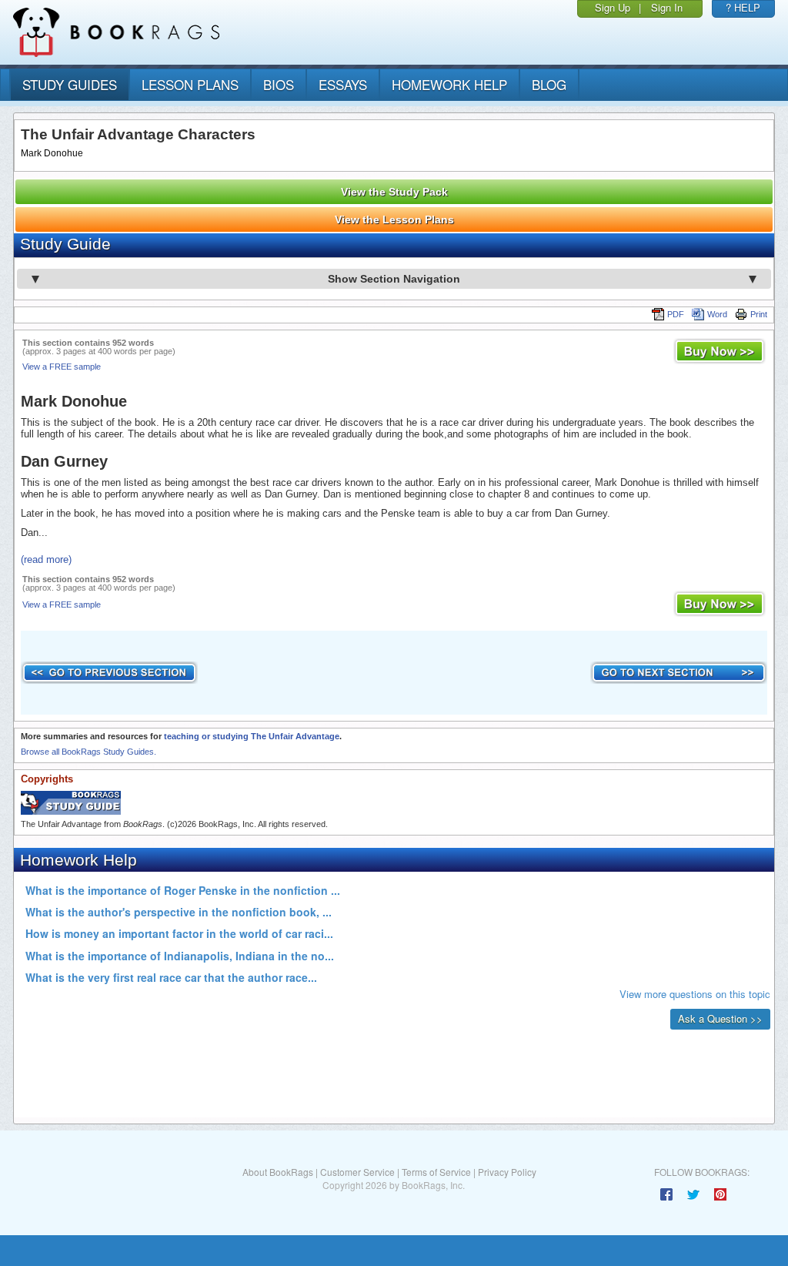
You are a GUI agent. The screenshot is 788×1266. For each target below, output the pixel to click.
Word (717, 314)
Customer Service (357, 1171)
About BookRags (277, 1171)
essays (343, 84)
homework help (449, 84)
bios (278, 84)
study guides (69, 84)
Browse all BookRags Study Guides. (88, 751)
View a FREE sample (61, 366)
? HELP (743, 7)
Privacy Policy (507, 1171)
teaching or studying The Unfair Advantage (251, 736)
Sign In (667, 7)
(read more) (46, 559)
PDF (675, 314)
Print (758, 314)
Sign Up (612, 7)
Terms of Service (436, 1171)
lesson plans (190, 84)
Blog (549, 84)
